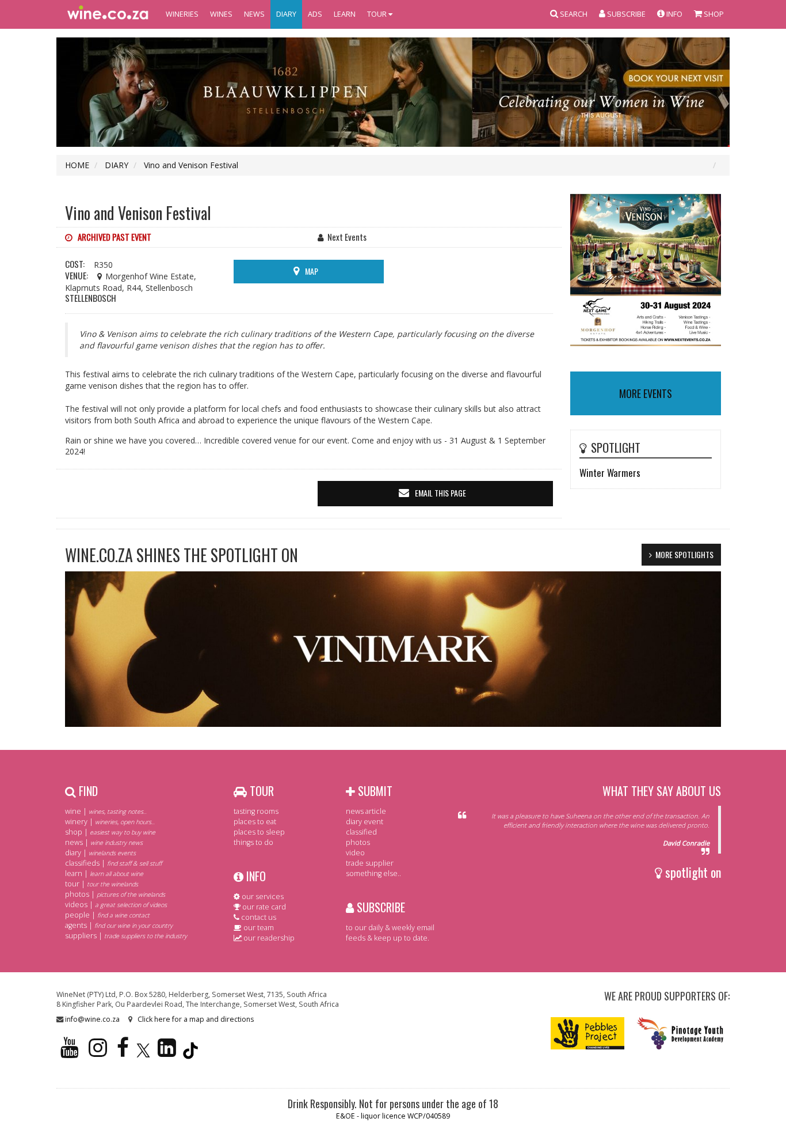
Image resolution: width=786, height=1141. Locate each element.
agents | (119, 925)
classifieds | (113, 863)
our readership (268, 938)
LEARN (345, 14)
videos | (116, 904)
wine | (106, 811)
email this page (440, 493)
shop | (110, 832)
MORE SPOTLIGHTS (684, 554)
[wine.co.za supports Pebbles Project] (588, 1032)
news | (104, 842)
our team (258, 927)
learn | (104, 873)
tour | (101, 884)
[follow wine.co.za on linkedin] (167, 1052)
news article (366, 811)
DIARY (286, 14)
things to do (253, 842)
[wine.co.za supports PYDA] (680, 1032)
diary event (364, 822)
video (355, 853)
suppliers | (126, 936)
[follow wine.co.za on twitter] (143, 1052)
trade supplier (370, 863)
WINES (221, 14)
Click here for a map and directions (196, 1019)
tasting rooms (256, 811)
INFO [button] (673, 14)
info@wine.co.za (92, 1019)
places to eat (255, 822)
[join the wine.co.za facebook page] (123, 1052)
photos (358, 842)
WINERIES (182, 14)
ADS (315, 14)
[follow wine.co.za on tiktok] (190, 1052)
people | (107, 915)
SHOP (713, 14)
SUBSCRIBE (379, 907)
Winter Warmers (609, 472)
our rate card (263, 907)
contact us (257, 917)
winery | (110, 822)
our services (262, 896)
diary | (100, 853)
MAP (311, 271)
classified (361, 832)
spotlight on (691, 872)
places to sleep (259, 832)
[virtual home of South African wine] (108, 14)
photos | (115, 894)
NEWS (254, 14)
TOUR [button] (377, 14)
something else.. (373, 873)
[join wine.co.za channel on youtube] (69, 1052)
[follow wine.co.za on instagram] (98, 1052)
